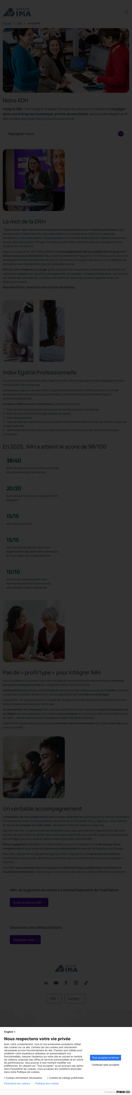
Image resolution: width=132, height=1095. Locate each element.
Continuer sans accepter (105, 1064)
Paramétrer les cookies (17, 1083)
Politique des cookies (47, 1083)
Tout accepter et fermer (105, 1057)
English (8, 1031)
